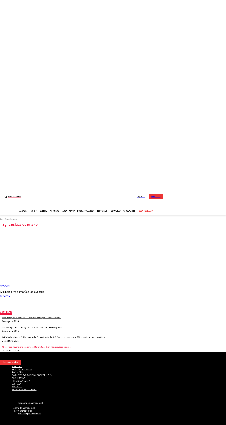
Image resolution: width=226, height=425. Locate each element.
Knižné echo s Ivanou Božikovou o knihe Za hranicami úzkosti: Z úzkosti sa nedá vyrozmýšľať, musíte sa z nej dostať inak (53, 337)
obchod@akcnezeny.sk (24, 407)
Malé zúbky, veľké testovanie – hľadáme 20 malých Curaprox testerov (31, 317)
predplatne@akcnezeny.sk (30, 403)
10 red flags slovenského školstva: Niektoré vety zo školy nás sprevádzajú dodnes (36, 347)
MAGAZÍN (5, 285)
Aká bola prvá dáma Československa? (22, 291)
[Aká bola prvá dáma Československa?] (58, 258)
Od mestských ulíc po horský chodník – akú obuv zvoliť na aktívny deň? (32, 327)
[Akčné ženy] (83, 196)
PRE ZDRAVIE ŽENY (21, 380)
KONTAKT (17, 366)
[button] (12, 196)
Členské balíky (10, 362)
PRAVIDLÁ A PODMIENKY (24, 389)
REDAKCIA (5, 296)
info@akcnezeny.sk (23, 410)
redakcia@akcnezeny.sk (29, 413)
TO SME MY (17, 372)
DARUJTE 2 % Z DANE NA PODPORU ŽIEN (32, 375)
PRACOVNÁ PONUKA (22, 369)
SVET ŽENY (17, 383)
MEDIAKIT (17, 386)
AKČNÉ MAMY (19, 378)
